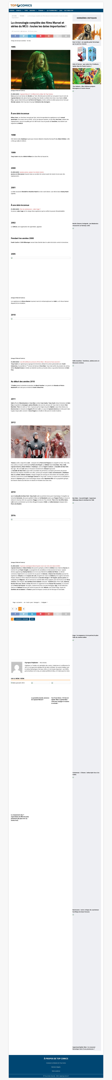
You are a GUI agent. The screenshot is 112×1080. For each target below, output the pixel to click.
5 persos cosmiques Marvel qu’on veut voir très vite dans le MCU (40, 566)
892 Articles (43, 662)
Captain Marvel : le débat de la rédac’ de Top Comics (36, 94)
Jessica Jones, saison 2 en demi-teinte (32, 172)
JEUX (60, 10)
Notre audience (56, 1071)
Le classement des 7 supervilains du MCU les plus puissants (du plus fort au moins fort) (20, 817)
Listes (35, 31)
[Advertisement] (40, 641)
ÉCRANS (40, 10)
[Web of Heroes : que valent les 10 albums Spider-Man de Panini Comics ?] (87, 54)
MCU (32, 619)
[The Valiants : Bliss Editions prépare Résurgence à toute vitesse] (87, 76)
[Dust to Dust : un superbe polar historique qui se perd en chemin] (87, 32)
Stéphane (24, 31)
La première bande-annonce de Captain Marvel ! (40, 699)
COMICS (18, 10)
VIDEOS (12, 10)
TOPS (26, 10)
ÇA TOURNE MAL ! (52, 10)
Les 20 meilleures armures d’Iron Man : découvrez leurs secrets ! (40, 362)
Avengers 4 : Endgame (21, 619)
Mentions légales (56, 1067)
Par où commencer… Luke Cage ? (30, 209)
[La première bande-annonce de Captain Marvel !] (40, 689)
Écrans (31, 31)
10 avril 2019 (16, 31)
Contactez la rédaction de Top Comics (56, 1063)
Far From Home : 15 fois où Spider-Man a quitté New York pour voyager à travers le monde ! (60, 700)
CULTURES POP (68, 10)
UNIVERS (32, 10)
